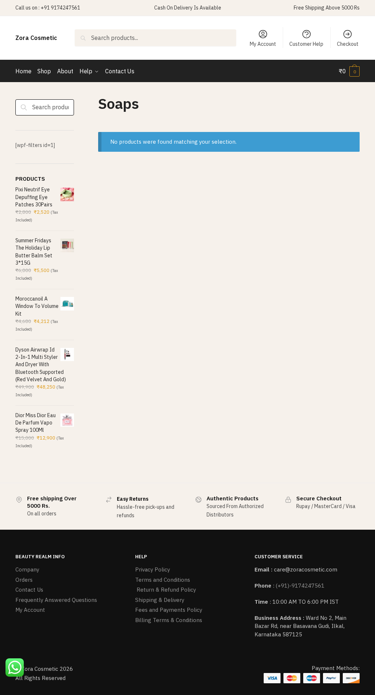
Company (27, 569)
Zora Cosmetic (36, 37)
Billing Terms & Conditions (168, 620)
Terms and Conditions (162, 579)
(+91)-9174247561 (300, 585)
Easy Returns (132, 499)
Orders (24, 579)
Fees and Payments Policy (168, 609)
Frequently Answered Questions (56, 599)
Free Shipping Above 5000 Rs (327, 7)
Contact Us (29, 589)
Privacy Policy (152, 569)
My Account (263, 44)
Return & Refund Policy (165, 589)
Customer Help (306, 44)
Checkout (348, 44)
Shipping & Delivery (159, 599)
